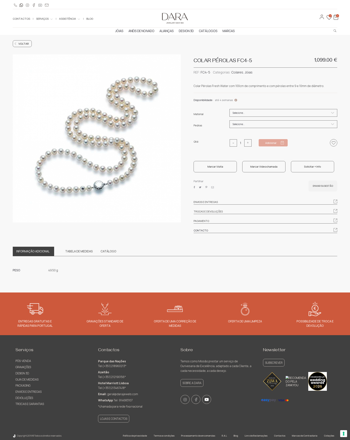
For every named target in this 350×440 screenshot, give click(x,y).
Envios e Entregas (28, 392)
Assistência (67, 19)
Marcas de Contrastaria (304, 435)
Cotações (329, 435)
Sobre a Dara (191, 383)
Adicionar (271, 143)
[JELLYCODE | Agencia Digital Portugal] (14, 435)
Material (198, 114)
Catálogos (208, 31)
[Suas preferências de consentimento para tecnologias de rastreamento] (343, 433)
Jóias (119, 31)
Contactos (21, 19)
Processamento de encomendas (198, 435)
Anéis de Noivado (141, 31)
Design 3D (186, 31)
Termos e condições (163, 435)
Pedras (198, 125)
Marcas (229, 31)
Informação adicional (33, 251)
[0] (335, 19)
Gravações (23, 367)
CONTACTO (201, 230)
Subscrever (274, 363)
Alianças (167, 31)
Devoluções (24, 398)
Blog (89, 19)
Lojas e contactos (113, 419)
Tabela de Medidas (79, 251)
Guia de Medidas (26, 379)
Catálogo (108, 251)
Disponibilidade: (203, 100)
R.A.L (224, 435)
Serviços (42, 19)
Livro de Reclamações (256, 435)
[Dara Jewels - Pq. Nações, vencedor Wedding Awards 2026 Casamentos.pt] (317, 381)
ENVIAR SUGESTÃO (323, 185)
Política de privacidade (135, 435)
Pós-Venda (23, 361)
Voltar (23, 44)
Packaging (22, 385)
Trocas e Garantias (29, 404)
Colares (237, 72)
